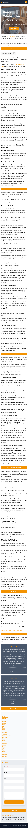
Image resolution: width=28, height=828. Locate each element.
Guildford (4, 732)
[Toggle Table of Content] (13, 53)
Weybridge (4, 734)
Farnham (4, 756)
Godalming (4, 743)
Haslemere (4, 753)
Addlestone (5, 742)
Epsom (21, 630)
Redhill (17, 630)
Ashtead (13, 630)
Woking (4, 740)
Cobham (4, 724)
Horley (3, 727)
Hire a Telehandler (11, 36)
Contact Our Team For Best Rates (14, 188)
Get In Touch (14, 810)
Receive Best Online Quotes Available (14, 353)
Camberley (4, 754)
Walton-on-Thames (6, 735)
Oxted (3, 746)
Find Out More (14, 591)
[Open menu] (26, 2)
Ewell (3, 729)
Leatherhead (4, 630)
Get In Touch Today (14, 48)
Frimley (4, 751)
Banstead (4, 726)
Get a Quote (13, 28)
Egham (4, 749)
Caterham (4, 737)
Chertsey (4, 745)
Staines (4, 748)
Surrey (3, 738)
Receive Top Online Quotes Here (14, 467)
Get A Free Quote (14, 708)
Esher (3, 731)
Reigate (9, 630)
